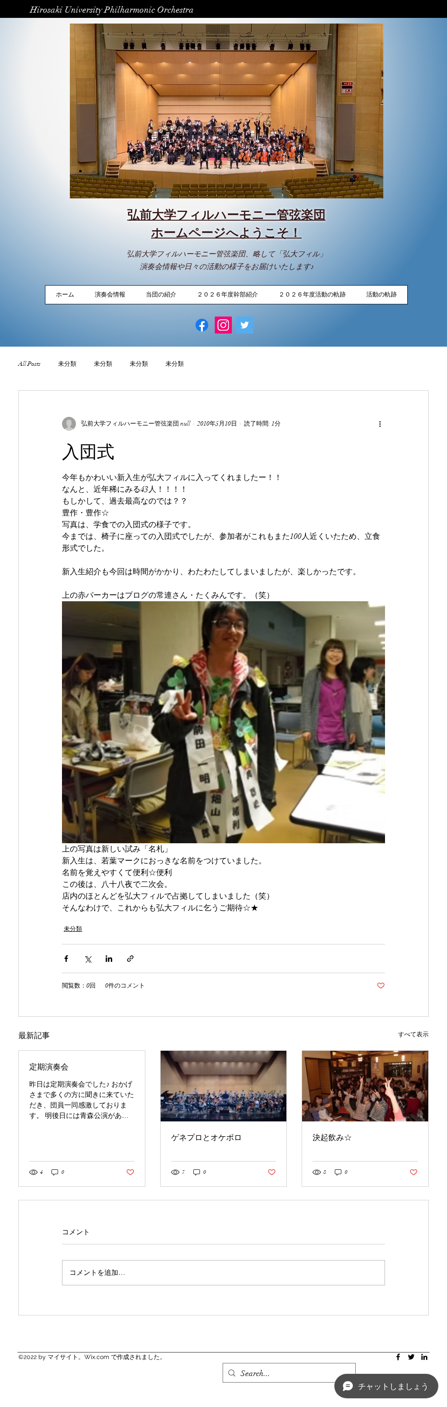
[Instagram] (223, 325)
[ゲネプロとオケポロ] (224, 1086)
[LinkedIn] (424, 1356)
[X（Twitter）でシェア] (87, 958)
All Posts (29, 364)
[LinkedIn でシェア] (109, 958)
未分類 (67, 364)
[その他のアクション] (380, 424)
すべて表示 (413, 1034)
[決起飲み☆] (365, 1086)
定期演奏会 (49, 1066)
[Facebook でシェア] (66, 958)
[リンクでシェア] (130, 958)
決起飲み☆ (332, 1137)
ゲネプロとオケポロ (206, 1137)
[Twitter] (244, 325)
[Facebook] (201, 325)
